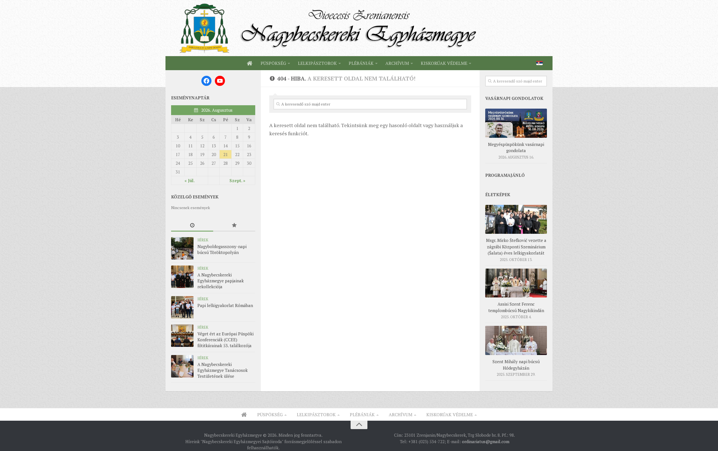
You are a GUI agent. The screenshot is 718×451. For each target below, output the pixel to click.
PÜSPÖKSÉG (273, 63)
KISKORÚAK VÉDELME (444, 63)
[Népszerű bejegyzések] (234, 225)
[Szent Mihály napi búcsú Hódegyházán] (516, 340)
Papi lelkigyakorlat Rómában (225, 305)
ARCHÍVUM (397, 63)
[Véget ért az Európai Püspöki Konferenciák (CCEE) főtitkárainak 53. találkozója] (182, 335)
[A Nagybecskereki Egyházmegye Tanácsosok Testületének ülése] (182, 366)
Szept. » (237, 180)
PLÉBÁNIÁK (361, 63)
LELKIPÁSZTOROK (317, 63)
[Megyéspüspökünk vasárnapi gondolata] (516, 123)
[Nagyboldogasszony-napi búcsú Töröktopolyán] (182, 248)
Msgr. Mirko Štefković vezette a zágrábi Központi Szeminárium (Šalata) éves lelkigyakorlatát (516, 246)
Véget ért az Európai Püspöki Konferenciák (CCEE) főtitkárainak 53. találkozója (225, 339)
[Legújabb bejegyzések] (192, 225)
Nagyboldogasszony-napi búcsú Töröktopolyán (222, 249)
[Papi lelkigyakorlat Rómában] (182, 307)
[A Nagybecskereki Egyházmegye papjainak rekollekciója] (182, 276)
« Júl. (190, 180)
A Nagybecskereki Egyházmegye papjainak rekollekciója (220, 280)
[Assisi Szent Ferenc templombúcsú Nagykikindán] (516, 283)
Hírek (202, 239)
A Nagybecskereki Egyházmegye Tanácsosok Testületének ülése (222, 370)
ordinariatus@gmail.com (485, 441)
